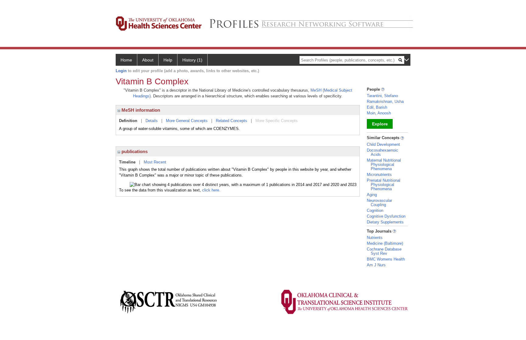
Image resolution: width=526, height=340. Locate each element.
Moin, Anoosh (379, 113)
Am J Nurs (376, 265)
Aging (372, 194)
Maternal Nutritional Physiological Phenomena (384, 164)
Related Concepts (231, 120)
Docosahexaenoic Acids (382, 152)
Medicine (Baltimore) (385, 243)
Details (152, 120)
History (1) (192, 60)
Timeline (127, 162)
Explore (380, 123)
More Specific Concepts (276, 120)
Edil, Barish (377, 107)
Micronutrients (379, 174)
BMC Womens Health (386, 259)
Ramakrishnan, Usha (385, 101)
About (147, 60)
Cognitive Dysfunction (386, 216)
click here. (211, 190)
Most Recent (155, 162)
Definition (128, 120)
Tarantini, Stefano (382, 95)
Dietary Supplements (385, 222)
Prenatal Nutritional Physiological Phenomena (383, 184)
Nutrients (375, 237)
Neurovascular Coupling (379, 202)
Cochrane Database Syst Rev (384, 251)
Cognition (375, 210)
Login (121, 70)
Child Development (383, 144)
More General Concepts (187, 120)
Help (167, 60)
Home (126, 60)
